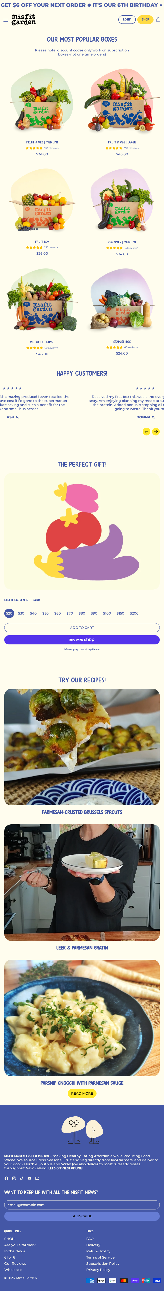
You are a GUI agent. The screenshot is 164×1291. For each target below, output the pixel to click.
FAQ (90, 1239)
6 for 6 (9, 1257)
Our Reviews (15, 1264)
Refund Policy (98, 1251)
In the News (14, 1251)
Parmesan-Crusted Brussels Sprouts (82, 812)
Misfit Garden (26, 1278)
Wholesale (13, 1270)
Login (127, 19)
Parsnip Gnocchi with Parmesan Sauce (82, 1083)
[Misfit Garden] (82, 1129)
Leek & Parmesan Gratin (82, 948)
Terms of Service (100, 1257)
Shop (145, 19)
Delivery (93, 1245)
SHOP (9, 1239)
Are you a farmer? (20, 1245)
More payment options (82, 649)
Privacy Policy (98, 1270)
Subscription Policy (102, 1264)
